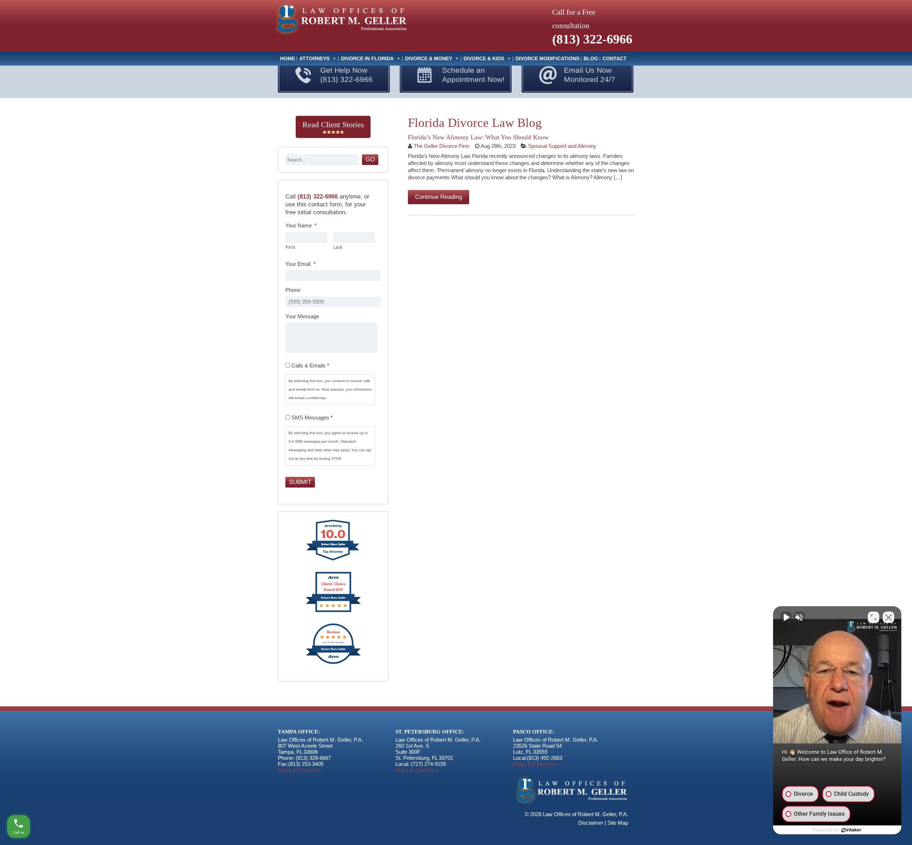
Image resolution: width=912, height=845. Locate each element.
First (290, 247)
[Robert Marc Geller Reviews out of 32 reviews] (333, 663)
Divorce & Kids (483, 58)
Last (338, 247)
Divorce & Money (428, 58)
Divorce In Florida (367, 58)
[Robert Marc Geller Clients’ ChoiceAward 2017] (333, 611)
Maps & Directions (299, 770)
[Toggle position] (873, 617)
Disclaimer (590, 823)
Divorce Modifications (547, 58)
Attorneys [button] (314, 58)
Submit (300, 482)
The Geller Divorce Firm (442, 146)
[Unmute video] (786, 617)
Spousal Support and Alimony (562, 146)
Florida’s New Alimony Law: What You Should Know (478, 137)
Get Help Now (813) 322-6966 (346, 74)
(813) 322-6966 (592, 39)
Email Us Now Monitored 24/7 (589, 74)
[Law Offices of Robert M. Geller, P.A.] (340, 36)
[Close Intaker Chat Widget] (888, 617)
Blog (591, 58)
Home (287, 58)
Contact (614, 58)
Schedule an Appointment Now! (473, 74)
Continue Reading (438, 197)
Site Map (617, 823)
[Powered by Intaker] (851, 830)
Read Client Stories (333, 124)
